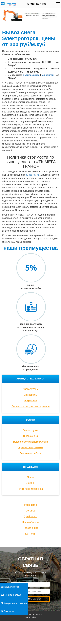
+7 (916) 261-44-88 (36, 4)
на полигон (47, 75)
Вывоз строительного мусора (30, 441)
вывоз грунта (33, 175)
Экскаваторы (30, 389)
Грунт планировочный (30, 488)
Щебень (30, 483)
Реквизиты (30, 504)
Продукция (30, 467)
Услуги (30, 420)
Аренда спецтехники (30, 378)
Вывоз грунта (30, 430)
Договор (30, 510)
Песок (30, 477)
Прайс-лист (30, 516)
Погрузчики (30, 400)
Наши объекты (30, 522)
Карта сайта (30, 617)
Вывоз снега (30, 436)
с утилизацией (31, 75)
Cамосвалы (30, 394)
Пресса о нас (30, 528)
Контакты (30, 533)
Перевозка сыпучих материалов (30, 406)
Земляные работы (30, 453)
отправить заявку (30, 599)
